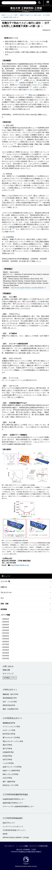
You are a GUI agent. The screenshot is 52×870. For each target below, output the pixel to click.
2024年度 (5, 625)
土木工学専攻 (7, 778)
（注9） (13, 228)
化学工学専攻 (7, 759)
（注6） (15, 143)
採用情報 (4, 609)
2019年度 (5, 639)
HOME (3, 15)
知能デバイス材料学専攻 (11, 770)
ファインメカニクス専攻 (11, 726)
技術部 (5, 834)
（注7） (4, 153)
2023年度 (5, 627)
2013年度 (5, 656)
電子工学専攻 (7, 749)
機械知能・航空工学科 (10, 694)
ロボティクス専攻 (9, 730)
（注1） (21, 79)
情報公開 (6, 670)
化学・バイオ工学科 (10, 702)
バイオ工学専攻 (8, 763)
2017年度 (5, 644)
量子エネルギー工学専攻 (11, 737)
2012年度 (5, 658)
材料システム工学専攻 (10, 774)
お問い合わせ (8, 666)
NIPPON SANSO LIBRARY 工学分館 (16, 837)
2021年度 (5, 633)
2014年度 (5, 653)
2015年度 (5, 650)
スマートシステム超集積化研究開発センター (18, 806)
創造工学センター (9, 823)
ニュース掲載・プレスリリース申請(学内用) (33, 846)
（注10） (41, 487)
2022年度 (5, 630)
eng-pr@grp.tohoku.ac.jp (19, 565)
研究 (16, 15)
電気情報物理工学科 (10, 698)
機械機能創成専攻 (9, 723)
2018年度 (5, 641)
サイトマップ (8, 673)
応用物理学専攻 (8, 752)
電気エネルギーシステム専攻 (13, 741)
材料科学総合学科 (9, 705)
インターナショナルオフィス (13, 826)
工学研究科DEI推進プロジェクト (14, 830)
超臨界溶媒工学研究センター (13, 803)
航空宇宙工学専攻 (9, 734)
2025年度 (5, 622)
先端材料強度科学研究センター (14, 799)
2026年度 (5, 619)
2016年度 (5, 647)
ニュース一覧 (5, 581)
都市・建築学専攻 (9, 782)
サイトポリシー (9, 846)
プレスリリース (6, 592)
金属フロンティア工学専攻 (12, 767)
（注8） (40, 202)
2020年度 (5, 636)
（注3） (35, 82)
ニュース (10, 15)
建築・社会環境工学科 (10, 709)
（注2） (16, 82)
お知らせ (4, 587)
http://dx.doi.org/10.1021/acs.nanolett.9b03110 (27, 288)
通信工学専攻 (7, 745)
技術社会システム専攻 (10, 785)
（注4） (31, 86)
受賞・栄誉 (4, 604)
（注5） (26, 94)
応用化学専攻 (7, 756)
